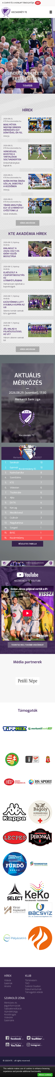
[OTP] (40, 732)
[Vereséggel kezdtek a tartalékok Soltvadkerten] (39, 159)
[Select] (15, 894)
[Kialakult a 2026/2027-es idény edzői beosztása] (39, 255)
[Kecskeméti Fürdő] (15, 867)
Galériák (8, 987)
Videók (7, 984)
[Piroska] (40, 841)
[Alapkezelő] (15, 913)
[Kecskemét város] (48, 763)
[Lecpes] (15, 841)
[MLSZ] (12, 763)
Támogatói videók (34, 995)
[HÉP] (15, 785)
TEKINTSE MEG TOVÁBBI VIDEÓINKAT (27, 645)
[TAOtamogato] (15, 941)
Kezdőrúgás (10, 1018)
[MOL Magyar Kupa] (32, 763)
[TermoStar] (40, 867)
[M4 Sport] (27, 685)
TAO (27, 987)
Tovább (27, 85)
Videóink (8, 1021)
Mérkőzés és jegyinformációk (12, 1008)
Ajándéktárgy (11, 1015)
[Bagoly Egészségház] (40, 815)
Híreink (7, 990)
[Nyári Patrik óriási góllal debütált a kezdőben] (39, 188)
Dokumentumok (33, 993)
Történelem (31, 984)
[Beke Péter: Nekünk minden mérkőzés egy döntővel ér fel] (39, 132)
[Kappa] (15, 815)
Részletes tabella (27, 544)
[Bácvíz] (40, 913)
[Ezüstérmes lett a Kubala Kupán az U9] (39, 309)
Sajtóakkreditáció (13, 1012)
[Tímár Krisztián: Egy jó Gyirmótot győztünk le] (39, 212)
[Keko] (37, 894)
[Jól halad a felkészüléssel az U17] (39, 336)
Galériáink (9, 1024)
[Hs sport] (40, 785)
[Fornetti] (40, 941)
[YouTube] (27, 576)
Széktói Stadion (33, 990)
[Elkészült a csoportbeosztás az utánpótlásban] (39, 280)
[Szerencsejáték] (15, 732)
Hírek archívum (27, 223)
